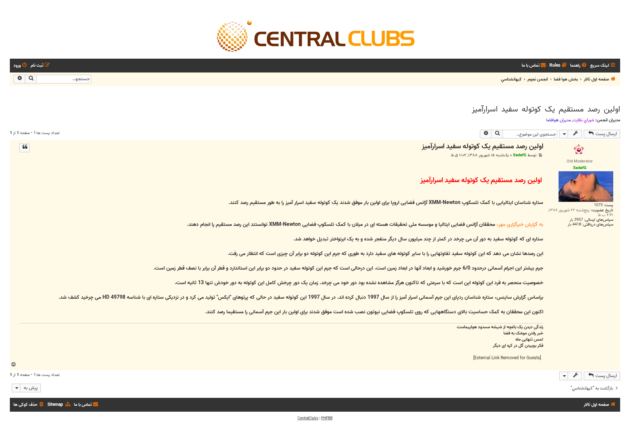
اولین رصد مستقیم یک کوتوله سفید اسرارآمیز (546, 109)
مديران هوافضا (558, 120)
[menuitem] (579, 66)
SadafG (519, 155)
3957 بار (576, 219)
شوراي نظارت (583, 120)
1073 (598, 205)
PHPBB (326, 418)
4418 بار (574, 224)
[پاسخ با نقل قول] (24, 148)
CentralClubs (308, 418)
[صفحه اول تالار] (315, 36)
